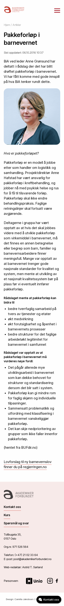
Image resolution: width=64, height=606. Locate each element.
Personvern (11, 581)
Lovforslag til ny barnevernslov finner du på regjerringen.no (28, 464)
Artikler (16, 25)
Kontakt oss (12, 507)
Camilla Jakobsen (24, 599)
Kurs (7, 515)
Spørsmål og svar (16, 523)
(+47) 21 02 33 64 (26, 555)
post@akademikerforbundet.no (32, 559)
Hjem (7, 25)
